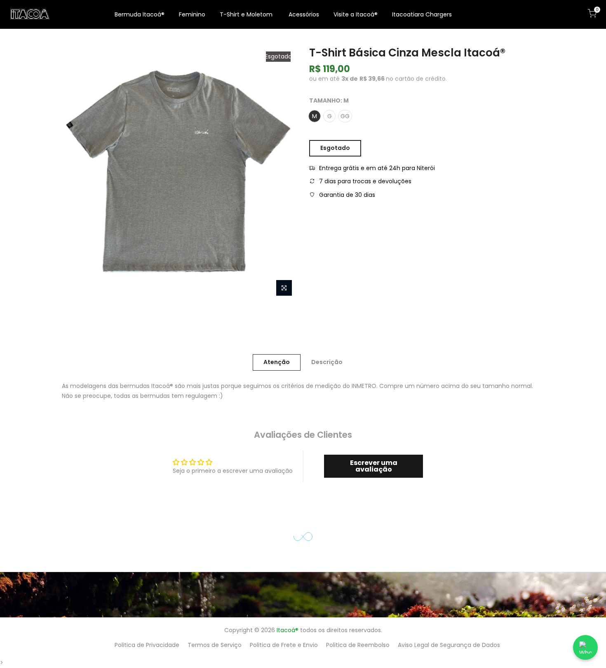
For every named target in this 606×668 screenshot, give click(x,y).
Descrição (327, 362)
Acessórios (304, 14)
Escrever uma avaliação (373, 466)
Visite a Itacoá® (356, 14)
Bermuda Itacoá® (139, 14)
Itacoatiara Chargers (422, 14)
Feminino (192, 14)
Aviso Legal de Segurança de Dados (449, 645)
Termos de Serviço (215, 645)
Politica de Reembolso (358, 645)
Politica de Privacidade (147, 645)
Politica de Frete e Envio (284, 645)
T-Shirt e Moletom (246, 14)
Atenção (276, 362)
